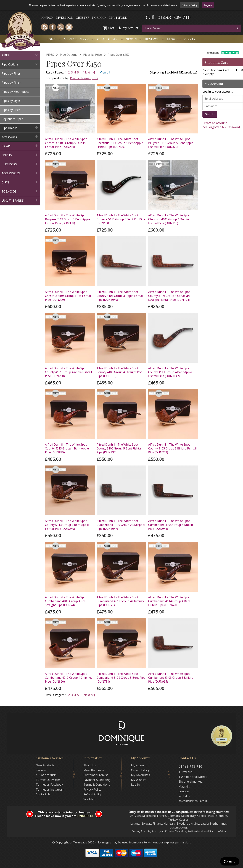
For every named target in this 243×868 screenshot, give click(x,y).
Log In (135, 785)
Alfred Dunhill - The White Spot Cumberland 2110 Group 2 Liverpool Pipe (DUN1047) (121, 525)
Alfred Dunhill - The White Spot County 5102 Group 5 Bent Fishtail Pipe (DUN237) (119, 448)
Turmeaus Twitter (48, 780)
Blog (171, 39)
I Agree (208, 5)
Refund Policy (92, 794)
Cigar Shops (107, 39)
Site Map (89, 799)
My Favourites (140, 775)
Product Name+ (80, 78)
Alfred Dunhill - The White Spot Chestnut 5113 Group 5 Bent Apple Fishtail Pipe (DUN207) (120, 143)
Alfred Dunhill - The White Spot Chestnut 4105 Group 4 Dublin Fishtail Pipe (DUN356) (169, 219)
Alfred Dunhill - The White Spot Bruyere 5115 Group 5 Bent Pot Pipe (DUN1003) (121, 219)
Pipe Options (68, 55)
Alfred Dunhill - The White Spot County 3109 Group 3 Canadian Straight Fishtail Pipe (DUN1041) (169, 296)
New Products (45, 765)
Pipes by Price (92, 55)
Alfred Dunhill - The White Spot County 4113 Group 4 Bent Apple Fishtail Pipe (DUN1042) (170, 372)
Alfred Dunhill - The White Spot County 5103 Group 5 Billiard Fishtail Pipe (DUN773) (172, 448)
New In (131, 39)
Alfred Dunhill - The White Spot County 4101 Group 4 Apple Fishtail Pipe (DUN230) (68, 372)
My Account (130, 28)
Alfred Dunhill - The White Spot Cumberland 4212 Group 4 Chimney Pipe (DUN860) (68, 677)
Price (95, 78)
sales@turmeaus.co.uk (193, 801)
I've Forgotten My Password (221, 127)
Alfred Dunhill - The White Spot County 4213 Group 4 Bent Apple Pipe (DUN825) (67, 448)
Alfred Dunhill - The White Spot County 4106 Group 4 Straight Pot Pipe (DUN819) (119, 372)
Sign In (210, 114)
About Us (89, 765)
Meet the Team (76, 39)
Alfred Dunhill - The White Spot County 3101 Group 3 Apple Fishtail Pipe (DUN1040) (120, 296)
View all (105, 72)
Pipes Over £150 (119, 55)
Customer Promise (95, 775)
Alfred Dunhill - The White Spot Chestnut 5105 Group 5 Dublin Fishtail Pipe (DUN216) (66, 143)
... (80, 72)
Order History (140, 770)
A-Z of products (46, 775)
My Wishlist (138, 780)
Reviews (152, 39)
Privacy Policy (189, 5)
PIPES (50, 55)
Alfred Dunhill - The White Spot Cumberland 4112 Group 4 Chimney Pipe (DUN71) (120, 601)
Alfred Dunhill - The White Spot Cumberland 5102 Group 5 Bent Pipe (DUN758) (121, 677)
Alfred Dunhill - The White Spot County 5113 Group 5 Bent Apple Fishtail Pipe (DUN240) (67, 525)
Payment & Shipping (96, 780)
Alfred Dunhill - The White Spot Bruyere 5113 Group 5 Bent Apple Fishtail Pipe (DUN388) (67, 219)
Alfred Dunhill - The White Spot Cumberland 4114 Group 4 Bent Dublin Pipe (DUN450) (169, 601)
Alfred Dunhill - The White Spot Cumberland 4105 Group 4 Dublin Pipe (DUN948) (170, 525)
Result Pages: (55, 695)
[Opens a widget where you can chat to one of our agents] (229, 861)
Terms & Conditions (96, 785)
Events (189, 39)
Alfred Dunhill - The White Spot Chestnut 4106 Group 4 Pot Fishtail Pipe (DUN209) (68, 296)
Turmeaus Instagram (50, 789)
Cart (111, 28)
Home (51, 39)
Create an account (214, 123)
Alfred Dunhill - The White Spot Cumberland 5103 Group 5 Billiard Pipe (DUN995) (170, 677)
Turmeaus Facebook (49, 785)
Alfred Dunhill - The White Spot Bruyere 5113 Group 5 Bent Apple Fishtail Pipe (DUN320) (170, 143)
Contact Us (43, 794)
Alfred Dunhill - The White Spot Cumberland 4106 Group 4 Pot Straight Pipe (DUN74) (66, 601)
